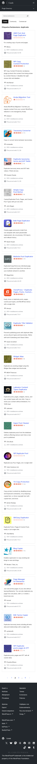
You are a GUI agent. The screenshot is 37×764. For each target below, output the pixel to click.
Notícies (5, 691)
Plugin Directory (7, 8)
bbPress (6, 727)
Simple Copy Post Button (18, 191)
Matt (4, 723)
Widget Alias (18, 356)
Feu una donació (26, 711)
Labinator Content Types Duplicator (20, 388)
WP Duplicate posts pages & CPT (21, 647)
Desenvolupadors (8, 711)
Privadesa (5, 698)
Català (8, 738)
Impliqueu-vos (24, 704)
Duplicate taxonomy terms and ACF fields (21, 160)
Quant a (4, 688)
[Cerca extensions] (28, 16)
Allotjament (6, 695)
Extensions (23, 695)
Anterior (7, 678)
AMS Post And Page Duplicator (19, 34)
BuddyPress (7, 730)
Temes (21, 691)
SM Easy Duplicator (21, 518)
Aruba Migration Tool (21, 97)
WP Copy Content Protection (21, 63)
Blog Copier (18, 548)
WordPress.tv (7, 714)
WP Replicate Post (20, 453)
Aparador (22, 688)
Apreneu (4, 704)
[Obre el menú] (34, 3)
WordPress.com (8, 720)
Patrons (22, 698)
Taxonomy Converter (22, 131)
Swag (22, 714)
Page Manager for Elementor (19, 580)
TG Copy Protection (21, 482)
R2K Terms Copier (20, 615)
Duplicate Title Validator (23, 323)
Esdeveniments (24, 707)
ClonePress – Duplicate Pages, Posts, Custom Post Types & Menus (22, 291)
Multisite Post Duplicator (23, 256)
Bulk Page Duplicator (21, 221)
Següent (29, 678)
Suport (4, 707)
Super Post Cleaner (21, 423)
